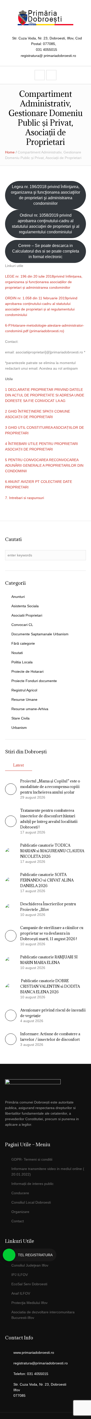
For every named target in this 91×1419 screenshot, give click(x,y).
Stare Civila (20, 718)
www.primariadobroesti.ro (33, 1352)
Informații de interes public (32, 1184)
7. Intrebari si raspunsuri (24, 498)
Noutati (17, 653)
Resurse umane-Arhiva (29, 709)
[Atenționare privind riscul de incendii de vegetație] (10, 1020)
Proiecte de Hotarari (27, 671)
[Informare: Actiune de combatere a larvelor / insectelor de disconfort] (10, 1044)
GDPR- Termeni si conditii (31, 1159)
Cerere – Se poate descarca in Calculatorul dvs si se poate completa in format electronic (45, 251)
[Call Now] (9, 1255)
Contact (17, 1221)
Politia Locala (22, 662)
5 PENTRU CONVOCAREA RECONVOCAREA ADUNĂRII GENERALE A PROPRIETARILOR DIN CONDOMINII (44, 465)
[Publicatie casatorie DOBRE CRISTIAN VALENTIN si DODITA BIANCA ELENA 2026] (10, 988)
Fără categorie (23, 643)
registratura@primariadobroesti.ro (40, 1363)
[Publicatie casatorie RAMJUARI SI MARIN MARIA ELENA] (10, 962)
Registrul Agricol (24, 690)
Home (10, 152)
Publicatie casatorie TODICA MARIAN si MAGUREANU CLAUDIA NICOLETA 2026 (52, 851)
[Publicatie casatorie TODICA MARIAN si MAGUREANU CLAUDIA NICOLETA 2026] (10, 853)
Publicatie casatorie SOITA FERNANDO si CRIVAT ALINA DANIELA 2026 (47, 880)
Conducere (20, 1193)
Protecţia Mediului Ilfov (29, 1303)
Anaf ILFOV (20, 1293)
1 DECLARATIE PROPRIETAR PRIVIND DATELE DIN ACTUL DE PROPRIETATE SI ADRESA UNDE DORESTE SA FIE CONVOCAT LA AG (44, 395)
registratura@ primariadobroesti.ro (48, 56)
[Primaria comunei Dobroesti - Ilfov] (45, 17)
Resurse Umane (24, 699)
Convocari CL (22, 625)
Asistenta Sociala (25, 606)
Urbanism (19, 728)
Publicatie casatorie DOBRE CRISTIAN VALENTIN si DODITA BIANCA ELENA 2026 (50, 986)
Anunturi (18, 597)
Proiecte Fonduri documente (34, 681)
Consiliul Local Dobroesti (31, 1202)
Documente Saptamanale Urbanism (40, 634)
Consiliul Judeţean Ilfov (29, 1265)
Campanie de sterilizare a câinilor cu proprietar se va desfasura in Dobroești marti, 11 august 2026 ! (51, 933)
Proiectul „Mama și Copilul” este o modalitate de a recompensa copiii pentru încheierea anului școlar (50, 787)
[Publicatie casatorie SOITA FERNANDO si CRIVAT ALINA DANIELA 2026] (10, 882)
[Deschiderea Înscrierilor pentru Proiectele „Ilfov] (10, 909)
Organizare (20, 1212)
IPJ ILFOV (19, 1275)
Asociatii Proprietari (26, 615)
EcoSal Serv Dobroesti (29, 1284)
